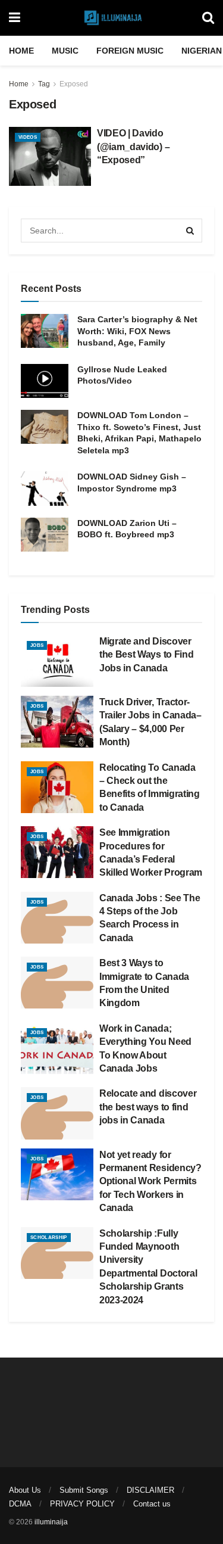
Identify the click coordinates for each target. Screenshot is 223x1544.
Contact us (152, 1503)
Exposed (73, 84)
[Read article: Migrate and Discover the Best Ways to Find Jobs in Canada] (57, 661)
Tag (44, 84)
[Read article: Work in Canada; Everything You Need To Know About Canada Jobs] (57, 1048)
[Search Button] (208, 18)
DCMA (20, 1503)
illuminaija (51, 1522)
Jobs (36, 645)
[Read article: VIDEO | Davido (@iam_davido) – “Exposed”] (50, 156)
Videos (27, 137)
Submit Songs (83, 1490)
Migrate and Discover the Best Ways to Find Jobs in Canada (146, 654)
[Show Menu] (14, 18)
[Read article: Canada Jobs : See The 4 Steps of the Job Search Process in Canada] (57, 918)
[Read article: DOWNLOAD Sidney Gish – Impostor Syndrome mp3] (44, 488)
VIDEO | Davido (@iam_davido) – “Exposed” (133, 146)
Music (65, 50)
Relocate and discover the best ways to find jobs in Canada (147, 1106)
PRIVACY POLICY (82, 1503)
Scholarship (48, 1237)
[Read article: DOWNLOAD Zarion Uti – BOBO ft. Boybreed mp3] (44, 535)
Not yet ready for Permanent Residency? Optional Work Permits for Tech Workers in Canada (150, 1181)
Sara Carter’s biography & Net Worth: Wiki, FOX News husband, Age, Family (137, 331)
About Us (25, 1490)
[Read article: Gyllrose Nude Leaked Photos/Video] (44, 381)
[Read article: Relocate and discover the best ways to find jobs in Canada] (57, 1113)
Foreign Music (130, 50)
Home (21, 50)
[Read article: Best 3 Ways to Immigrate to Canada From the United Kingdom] (57, 982)
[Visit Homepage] (111, 18)
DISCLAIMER (150, 1490)
